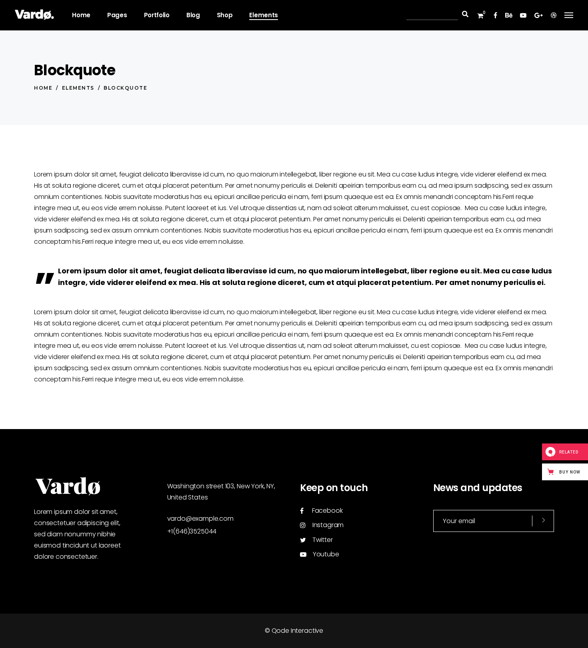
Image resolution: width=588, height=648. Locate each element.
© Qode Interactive (294, 630)
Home (43, 88)
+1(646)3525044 (192, 531)
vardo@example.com (200, 518)
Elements (78, 88)
